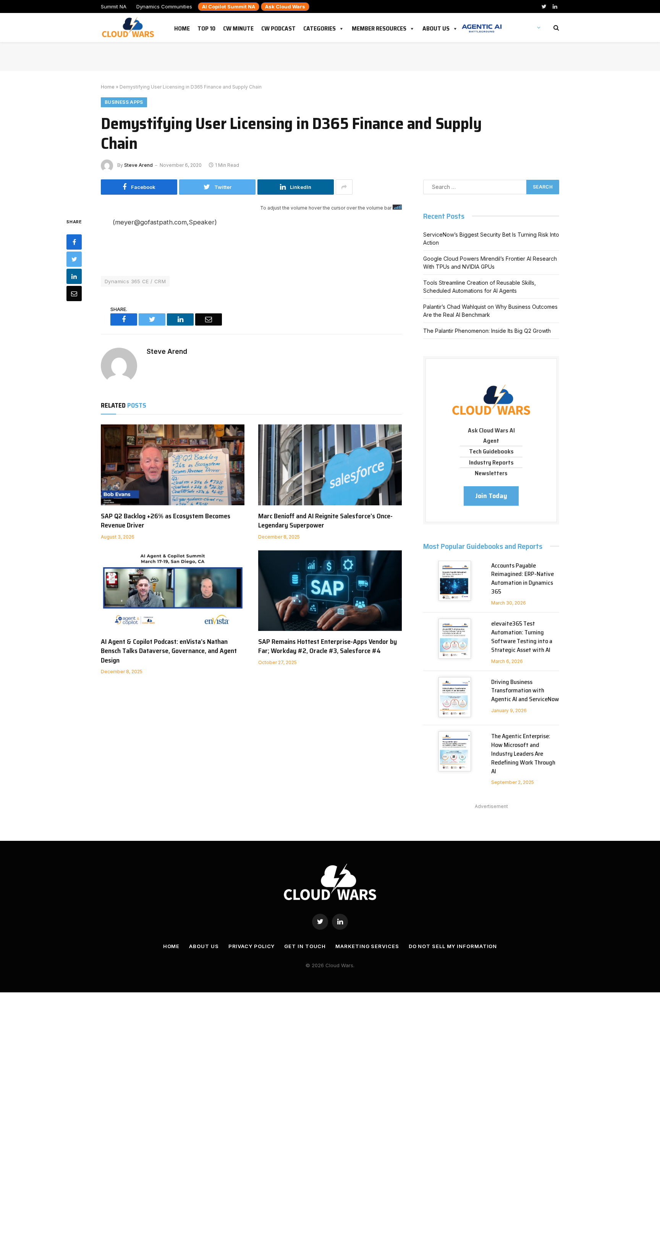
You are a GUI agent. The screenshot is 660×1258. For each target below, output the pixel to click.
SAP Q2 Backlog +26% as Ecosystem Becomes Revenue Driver (165, 520)
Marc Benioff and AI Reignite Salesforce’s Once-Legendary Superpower (325, 520)
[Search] (555, 27)
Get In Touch (305, 946)
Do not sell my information (453, 946)
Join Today (491, 495)
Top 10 (206, 27)
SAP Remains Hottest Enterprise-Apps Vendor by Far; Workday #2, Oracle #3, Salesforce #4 (327, 646)
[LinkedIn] (74, 276)
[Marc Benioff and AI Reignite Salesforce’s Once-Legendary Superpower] (330, 464)
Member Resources (379, 27)
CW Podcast (278, 27)
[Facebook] (74, 242)
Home (182, 27)
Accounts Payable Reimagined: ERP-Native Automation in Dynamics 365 (522, 579)
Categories (319, 27)
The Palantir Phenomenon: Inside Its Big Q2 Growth (487, 330)
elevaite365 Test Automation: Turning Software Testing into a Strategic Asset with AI (521, 637)
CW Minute (238, 27)
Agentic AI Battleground (481, 24)
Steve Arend (138, 165)
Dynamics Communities (164, 6)
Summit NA (113, 6)
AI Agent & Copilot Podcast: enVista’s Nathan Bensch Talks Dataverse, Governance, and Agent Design (169, 651)
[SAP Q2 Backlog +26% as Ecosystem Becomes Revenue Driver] (172, 464)
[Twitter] (74, 259)
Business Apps (124, 102)
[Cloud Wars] (129, 27)
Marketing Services (367, 946)
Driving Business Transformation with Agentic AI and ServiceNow (525, 691)
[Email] (74, 293)
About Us (436, 27)
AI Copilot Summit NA (228, 6)
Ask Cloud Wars (285, 6)
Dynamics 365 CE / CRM (135, 281)
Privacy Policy (251, 946)
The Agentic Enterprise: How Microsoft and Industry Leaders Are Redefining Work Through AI (523, 754)
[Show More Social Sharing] (344, 187)
